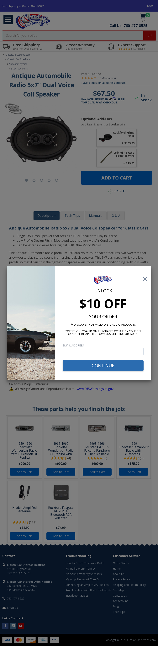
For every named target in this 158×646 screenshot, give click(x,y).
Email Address (73, 345)
